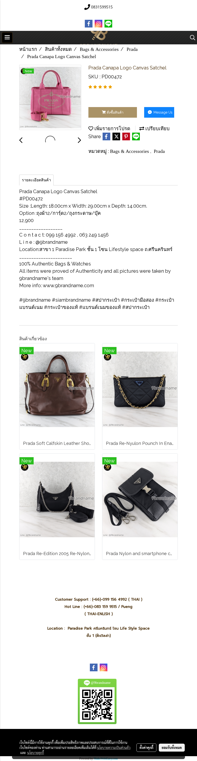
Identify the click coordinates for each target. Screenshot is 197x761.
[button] (191, 37)
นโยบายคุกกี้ (35, 752)
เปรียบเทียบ (157, 128)
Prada (159, 151)
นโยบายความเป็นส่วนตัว (113, 747)
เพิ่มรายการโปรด (111, 128)
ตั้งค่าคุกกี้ (146, 747)
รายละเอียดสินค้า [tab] (36, 180)
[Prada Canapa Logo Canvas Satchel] (50, 97)
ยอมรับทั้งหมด (172, 747)
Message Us (162, 112)
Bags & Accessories (130, 151)
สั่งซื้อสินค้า (114, 112)
